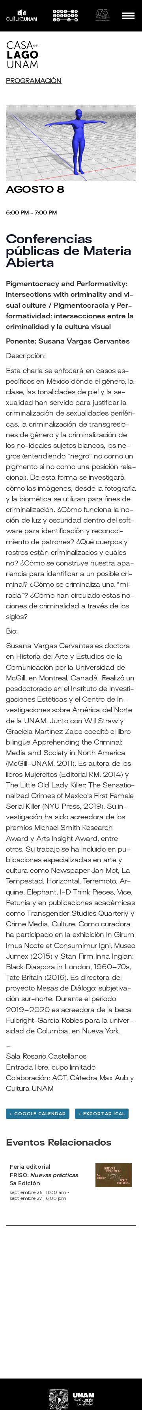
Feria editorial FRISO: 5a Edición (44, 1175)
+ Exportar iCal (101, 1113)
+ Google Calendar (37, 1113)
